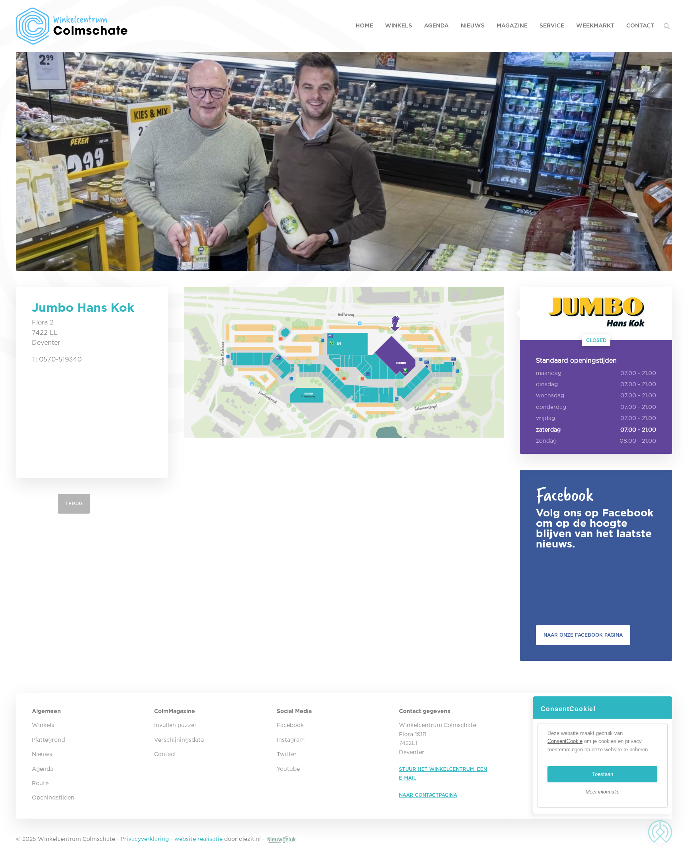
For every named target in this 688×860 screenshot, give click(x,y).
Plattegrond (48, 740)
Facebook (290, 725)
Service (551, 25)
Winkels (398, 25)
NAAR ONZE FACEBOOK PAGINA (583, 635)
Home (364, 25)
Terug (73, 504)
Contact (640, 25)
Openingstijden (53, 798)
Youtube (288, 769)
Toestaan (602, 774)
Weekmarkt (595, 25)
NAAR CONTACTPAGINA (428, 795)
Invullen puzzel (175, 725)
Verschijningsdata (179, 740)
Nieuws (473, 25)
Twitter (287, 754)
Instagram (291, 740)
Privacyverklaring (145, 839)
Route (40, 783)
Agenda (436, 25)
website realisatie (198, 839)
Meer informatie (603, 792)
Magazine (512, 25)
